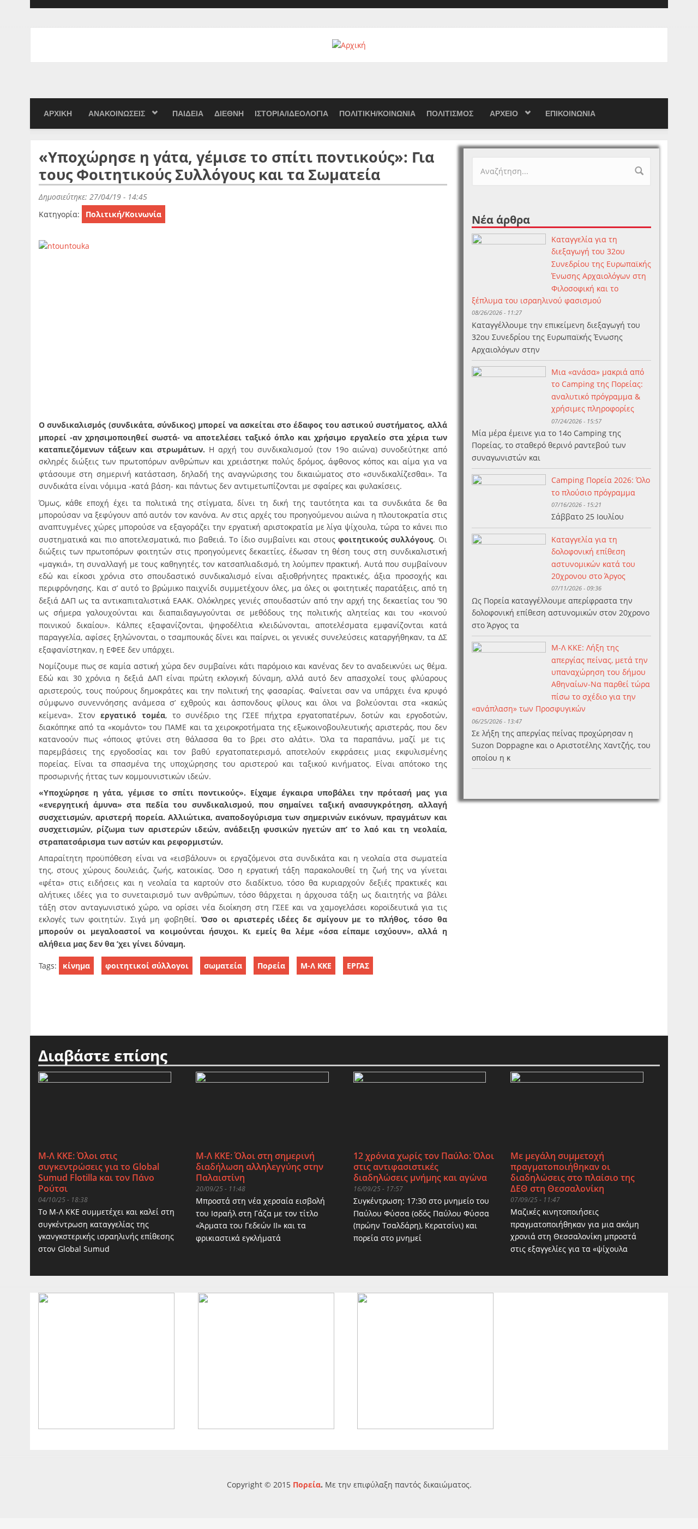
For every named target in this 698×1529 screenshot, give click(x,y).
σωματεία (223, 965)
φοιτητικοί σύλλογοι (147, 965)
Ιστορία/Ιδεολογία (291, 113)
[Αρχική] (349, 44)
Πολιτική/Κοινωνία (377, 113)
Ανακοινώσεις (116, 113)
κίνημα (76, 965)
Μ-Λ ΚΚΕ (316, 965)
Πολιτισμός (449, 113)
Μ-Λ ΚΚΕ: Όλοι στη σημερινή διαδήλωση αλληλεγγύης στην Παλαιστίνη (259, 1167)
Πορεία (271, 965)
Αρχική (58, 113)
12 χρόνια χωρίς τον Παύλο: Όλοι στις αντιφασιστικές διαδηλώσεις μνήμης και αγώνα (423, 1167)
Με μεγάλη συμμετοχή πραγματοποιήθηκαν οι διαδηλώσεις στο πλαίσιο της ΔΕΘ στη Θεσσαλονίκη (572, 1172)
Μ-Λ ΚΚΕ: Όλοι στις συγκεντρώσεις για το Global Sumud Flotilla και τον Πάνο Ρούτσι (98, 1172)
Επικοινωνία (570, 113)
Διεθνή (229, 113)
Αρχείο (504, 113)
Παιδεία (187, 113)
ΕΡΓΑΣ (358, 965)
